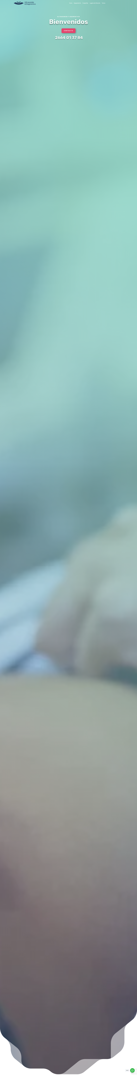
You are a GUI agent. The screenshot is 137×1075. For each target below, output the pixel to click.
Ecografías (85, 3)
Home (70, 3)
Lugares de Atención (95, 3)
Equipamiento (77, 3)
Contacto (68, 30)
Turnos (103, 3)
